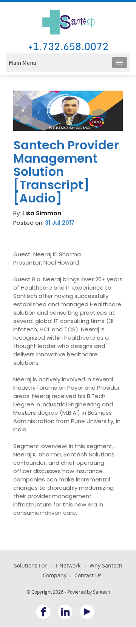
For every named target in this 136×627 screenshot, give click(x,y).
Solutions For (30, 565)
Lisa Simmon (41, 213)
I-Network (68, 565)
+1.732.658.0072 (68, 47)
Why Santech (106, 565)
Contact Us (88, 575)
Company (54, 575)
